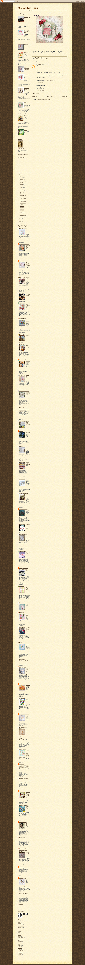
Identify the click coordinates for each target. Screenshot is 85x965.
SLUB (19, 944)
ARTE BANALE (22, 551)
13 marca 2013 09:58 (40, 90)
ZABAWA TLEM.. (27, 716)
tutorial (19, 946)
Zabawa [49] (22, 204)
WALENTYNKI (21, 950)
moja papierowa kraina (24, 244)
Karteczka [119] (26, 45)
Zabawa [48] (22, 212)
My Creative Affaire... (23, 893)
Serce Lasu (28, 494)
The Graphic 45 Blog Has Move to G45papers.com (23, 661)
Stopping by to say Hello (23, 894)
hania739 (21, 446)
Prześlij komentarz (36, 93)
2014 (20, 174)
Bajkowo (27, 644)
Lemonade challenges (23, 805)
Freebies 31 (22, 210)
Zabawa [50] (22, 200)
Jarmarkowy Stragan (28, 393)
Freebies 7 (26, 102)
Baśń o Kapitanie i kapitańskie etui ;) (28, 572)
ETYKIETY (20, 927)
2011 (20, 220)
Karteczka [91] (23, 203)
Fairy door (27, 345)
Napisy (19, 936)
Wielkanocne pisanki (28, 685)
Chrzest (19, 922)
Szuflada (21, 431)
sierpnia (21, 184)
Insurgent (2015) (22, 739)
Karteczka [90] (23, 215)
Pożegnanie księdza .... (28, 448)
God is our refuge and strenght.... (28, 537)
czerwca (21, 187)
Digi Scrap (21, 334)
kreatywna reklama (51, 80)
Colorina (21, 684)
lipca (21, 185)
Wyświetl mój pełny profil (23, 154)
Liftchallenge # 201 (28, 320)
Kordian (19, 935)
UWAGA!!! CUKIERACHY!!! (27, 31)
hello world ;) (28, 730)
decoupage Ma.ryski (23, 509)
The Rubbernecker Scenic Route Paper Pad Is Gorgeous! (24, 410)
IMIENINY (20, 931)
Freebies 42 (26, 74)
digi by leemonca (22, 698)
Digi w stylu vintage (27, 824)
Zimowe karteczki (27, 853)
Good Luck (28, 361)
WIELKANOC (20, 952)
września (22, 182)
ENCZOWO (21, 612)
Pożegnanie (28, 432)
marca (21, 192)
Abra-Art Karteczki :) (28, 7)
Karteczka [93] (23, 198)
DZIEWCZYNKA (21, 926)
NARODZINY (20, 937)
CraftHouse (21, 867)
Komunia (19, 933)
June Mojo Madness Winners (27, 629)
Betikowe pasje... (22, 878)
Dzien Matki (20, 924)
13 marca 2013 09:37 (40, 82)
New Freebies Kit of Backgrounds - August (28, 589)
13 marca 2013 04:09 (40, 67)
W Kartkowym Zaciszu (24, 375)
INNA (19, 932)
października (22, 181)
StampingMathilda (23, 360)
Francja (19, 928)
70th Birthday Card (27, 378)
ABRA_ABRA (22, 148)
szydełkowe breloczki (28, 295)
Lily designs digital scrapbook (23, 728)
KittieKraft (21, 407)
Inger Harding (22, 479)
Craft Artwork (22, 837)
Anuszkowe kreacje (23, 822)
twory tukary (22, 791)
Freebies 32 (22, 209)
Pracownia (20, 941)
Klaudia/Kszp (22, 261)
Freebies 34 (22, 206)
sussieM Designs (22, 749)
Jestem (27, 699)
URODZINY (20, 948)
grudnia (21, 177)
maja (21, 189)
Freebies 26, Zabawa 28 (26, 88)
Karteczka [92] (23, 201)
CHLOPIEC (20, 920)
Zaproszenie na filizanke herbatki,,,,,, (28, 794)
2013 (20, 176)
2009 (20, 223)
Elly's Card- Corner (23, 534)
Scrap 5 (25, 130)
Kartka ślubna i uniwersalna (28, 424)
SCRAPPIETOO (22, 318)
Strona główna (49, 96)
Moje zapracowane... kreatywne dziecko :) (27, 68)
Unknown (39, 64)
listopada (22, 179)
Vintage (19, 949)
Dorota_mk (21, 344)
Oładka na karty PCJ (27, 279)
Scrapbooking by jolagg (24, 421)
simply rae (21, 904)
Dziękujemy (21, 838)
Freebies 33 (22, 207)
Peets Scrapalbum (22, 228)
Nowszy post (34, 96)
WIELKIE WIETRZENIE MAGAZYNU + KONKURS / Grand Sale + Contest (24, 766)
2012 (20, 218)
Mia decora (21, 642)
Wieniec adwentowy (28, 464)
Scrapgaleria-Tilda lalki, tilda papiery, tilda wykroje (24, 850)
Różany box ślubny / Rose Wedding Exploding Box (28, 671)
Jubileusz (27, 335)
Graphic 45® (22, 659)
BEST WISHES (27, 305)
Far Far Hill (21, 586)
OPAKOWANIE (21, 939)
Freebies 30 (26, 52)
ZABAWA (19, 954)
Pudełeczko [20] (23, 195)
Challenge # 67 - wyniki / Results (27, 808)
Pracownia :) (22, 196)
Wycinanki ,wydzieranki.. (24, 714)
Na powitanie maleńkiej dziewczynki (28, 264)
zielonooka (21, 764)
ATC (18, 919)
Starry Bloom (27, 230)
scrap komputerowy (21, 942)
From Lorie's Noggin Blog (24, 524)
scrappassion (21, 293)
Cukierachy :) (22, 193)
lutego (21, 216)
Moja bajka (28, 510)
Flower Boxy (27, 614)
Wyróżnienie (20, 953)
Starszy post (64, 96)
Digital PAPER (22, 303)
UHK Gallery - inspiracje (24, 277)
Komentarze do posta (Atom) (43, 99)
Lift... (27, 879)
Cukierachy (20, 923)
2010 (20, 221)
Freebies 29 (26, 115)
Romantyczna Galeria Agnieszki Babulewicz (23, 568)
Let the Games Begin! (27, 527)
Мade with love (22, 603)
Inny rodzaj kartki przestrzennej (28, 554)
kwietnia (22, 190)
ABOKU (21, 738)
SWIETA (19, 945)
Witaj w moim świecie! (23, 493)
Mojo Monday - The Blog (24, 627)
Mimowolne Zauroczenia (24, 391)
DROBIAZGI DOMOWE (24, 462)
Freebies (19, 929)
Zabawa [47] (22, 213)
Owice (19, 940)
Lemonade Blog (22, 667)
